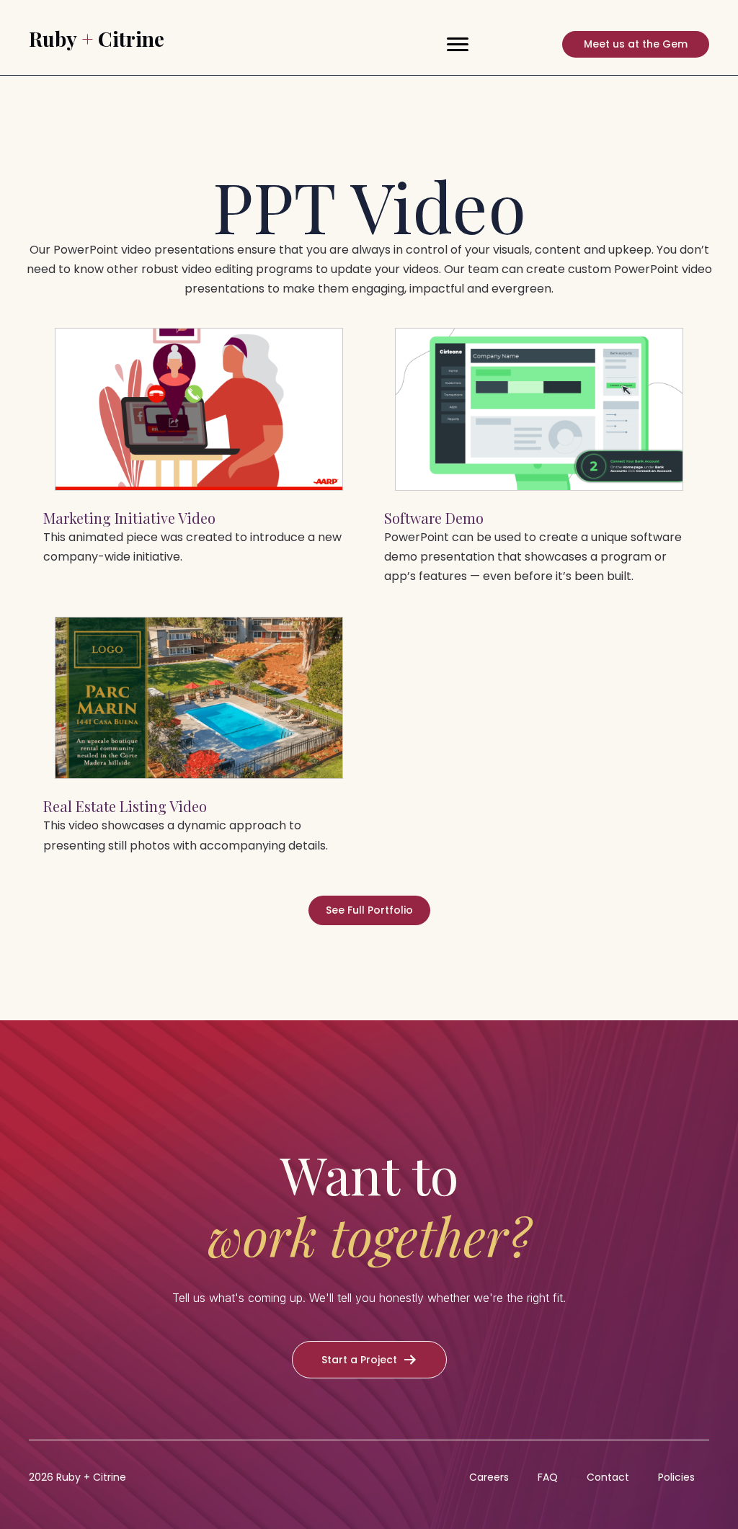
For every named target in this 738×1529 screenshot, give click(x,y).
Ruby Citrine (96, 38)
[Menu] (457, 44)
